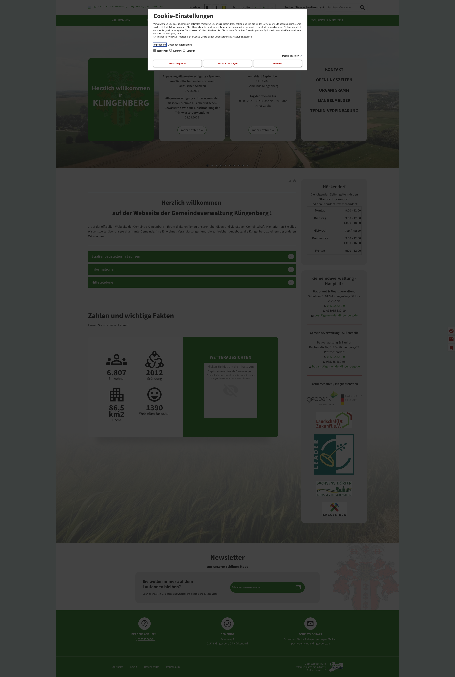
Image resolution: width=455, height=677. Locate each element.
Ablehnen (277, 63)
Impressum (159, 44)
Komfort (177, 51)
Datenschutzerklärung (180, 44)
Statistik (190, 51)
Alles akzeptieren (177, 63)
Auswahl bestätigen (227, 63)
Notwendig (162, 51)
